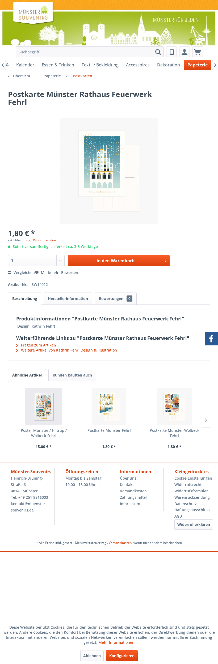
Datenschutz (185, 503)
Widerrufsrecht (188, 484)
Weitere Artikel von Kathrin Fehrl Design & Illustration (68, 350)
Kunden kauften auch (72, 375)
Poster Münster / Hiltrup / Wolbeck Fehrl (44, 433)
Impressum (130, 503)
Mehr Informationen (116, 642)
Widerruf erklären (193, 524)
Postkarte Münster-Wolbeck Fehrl (174, 433)
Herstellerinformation (68, 298)
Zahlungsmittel (133, 497)
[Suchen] (158, 51)
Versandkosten (133, 490)
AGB (178, 516)
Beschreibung (24, 298)
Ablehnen (92, 655)
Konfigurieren (122, 655)
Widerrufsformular (191, 490)
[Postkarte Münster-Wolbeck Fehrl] (174, 406)
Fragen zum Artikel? (38, 345)
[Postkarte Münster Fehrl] (109, 406)
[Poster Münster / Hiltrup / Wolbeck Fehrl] (43, 406)
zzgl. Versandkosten (41, 240)
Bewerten (69, 272)
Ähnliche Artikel (27, 375)
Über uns (128, 478)
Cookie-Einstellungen (193, 478)
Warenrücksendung (192, 497)
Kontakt (127, 484)
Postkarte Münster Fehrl (109, 430)
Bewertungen (115, 298)
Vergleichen (23, 272)
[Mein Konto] (184, 51)
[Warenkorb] (197, 51)
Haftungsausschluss (192, 509)
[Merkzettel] (171, 51)
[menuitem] (88, 51)
